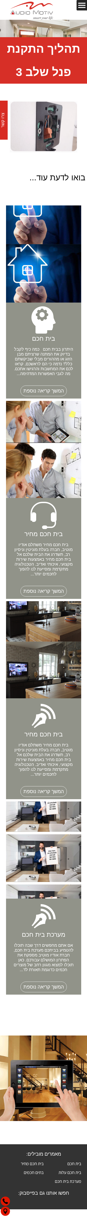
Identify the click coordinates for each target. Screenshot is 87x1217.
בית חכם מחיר (32, 1163)
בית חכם (74, 1163)
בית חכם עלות (69, 1172)
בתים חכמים (34, 1172)
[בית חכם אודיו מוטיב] (31, 10)
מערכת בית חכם (68, 1181)
